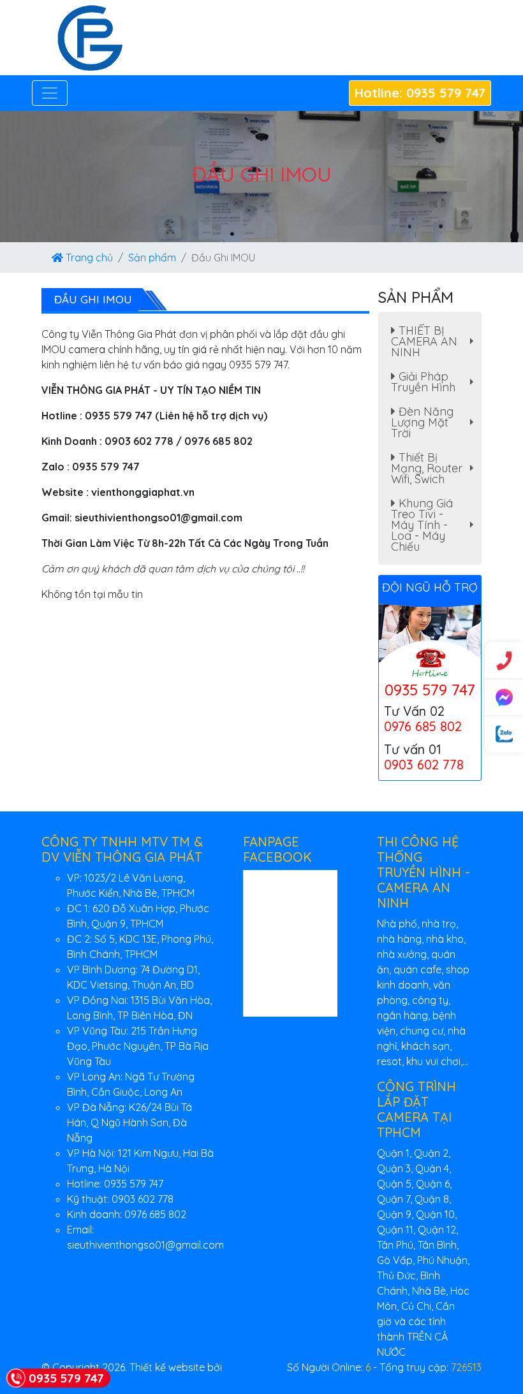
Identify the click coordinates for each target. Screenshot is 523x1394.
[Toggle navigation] (50, 93)
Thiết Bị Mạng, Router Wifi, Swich (435, 468)
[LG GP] (89, 36)
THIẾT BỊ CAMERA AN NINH (435, 341)
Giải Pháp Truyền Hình (435, 383)
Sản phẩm (152, 257)
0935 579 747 (430, 689)
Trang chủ (88, 257)
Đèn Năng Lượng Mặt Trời (435, 422)
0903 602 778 (424, 765)
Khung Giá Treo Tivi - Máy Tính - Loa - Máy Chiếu (435, 525)
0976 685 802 (423, 726)
